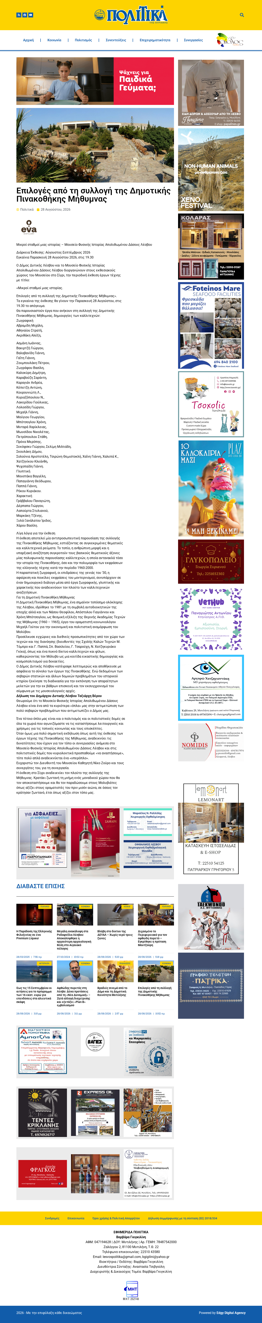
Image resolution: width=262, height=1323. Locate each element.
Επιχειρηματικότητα (155, 40)
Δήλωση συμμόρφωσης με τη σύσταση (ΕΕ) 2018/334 (182, 1218)
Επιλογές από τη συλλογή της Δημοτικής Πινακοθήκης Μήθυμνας (155, 991)
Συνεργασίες (193, 40)
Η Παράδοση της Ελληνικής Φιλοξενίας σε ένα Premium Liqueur (34, 935)
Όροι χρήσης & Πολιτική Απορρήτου (116, 1218)
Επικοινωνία (76, 1218)
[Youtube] (30, 15)
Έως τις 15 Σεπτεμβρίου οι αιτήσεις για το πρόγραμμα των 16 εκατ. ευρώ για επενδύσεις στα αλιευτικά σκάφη (34, 994)
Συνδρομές (52, 1218)
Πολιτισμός (83, 40)
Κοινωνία (54, 40)
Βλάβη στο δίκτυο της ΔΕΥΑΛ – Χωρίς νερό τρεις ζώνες (115, 935)
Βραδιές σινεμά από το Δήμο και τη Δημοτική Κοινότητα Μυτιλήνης (112, 991)
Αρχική (28, 40)
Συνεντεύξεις (116, 40)
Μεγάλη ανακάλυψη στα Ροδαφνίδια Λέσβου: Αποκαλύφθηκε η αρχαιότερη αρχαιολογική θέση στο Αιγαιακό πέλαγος (74, 940)
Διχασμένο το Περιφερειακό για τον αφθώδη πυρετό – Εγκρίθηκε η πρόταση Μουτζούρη (152, 938)
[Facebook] (24, 15)
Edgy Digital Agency (231, 1313)
